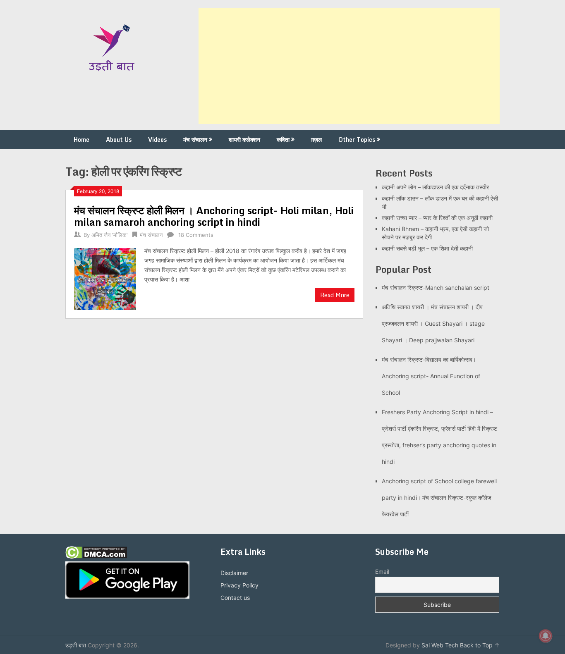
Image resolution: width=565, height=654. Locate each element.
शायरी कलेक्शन (244, 139)
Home (81, 139)
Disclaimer (234, 572)
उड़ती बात (75, 645)
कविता (283, 139)
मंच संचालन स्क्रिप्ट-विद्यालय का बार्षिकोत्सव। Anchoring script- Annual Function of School (431, 376)
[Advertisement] (349, 66)
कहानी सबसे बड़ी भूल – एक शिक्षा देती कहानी (427, 248)
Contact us (235, 597)
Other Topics (356, 139)
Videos (157, 139)
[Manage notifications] (545, 635)
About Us (119, 139)
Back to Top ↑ (480, 645)
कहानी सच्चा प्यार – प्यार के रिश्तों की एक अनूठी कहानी (437, 217)
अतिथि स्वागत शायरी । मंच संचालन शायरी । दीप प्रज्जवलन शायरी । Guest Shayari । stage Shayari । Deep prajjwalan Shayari (433, 323)
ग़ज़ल (316, 139)
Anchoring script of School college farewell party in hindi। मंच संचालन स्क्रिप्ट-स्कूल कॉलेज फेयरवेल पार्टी (439, 497)
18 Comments (195, 235)
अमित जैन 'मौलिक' (109, 235)
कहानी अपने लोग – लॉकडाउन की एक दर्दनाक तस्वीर (435, 187)
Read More (335, 295)
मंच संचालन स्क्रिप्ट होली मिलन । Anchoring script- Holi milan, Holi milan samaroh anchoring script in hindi (214, 216)
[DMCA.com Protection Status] (96, 556)
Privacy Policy (239, 585)
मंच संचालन (195, 139)
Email (382, 571)
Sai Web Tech (439, 645)
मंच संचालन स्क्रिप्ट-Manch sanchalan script (435, 287)
